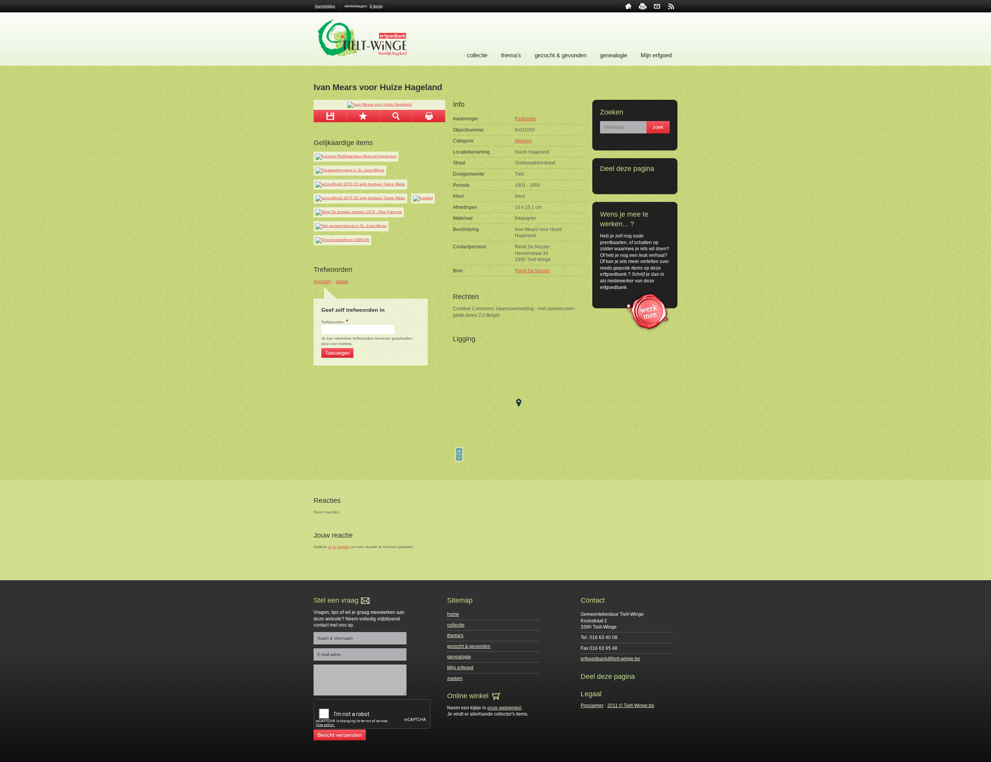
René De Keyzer (532, 270)
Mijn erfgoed (656, 55)
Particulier (525, 118)
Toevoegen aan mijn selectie (362, 116)
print (642, 6)
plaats (342, 281)
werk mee (647, 310)
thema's (511, 55)
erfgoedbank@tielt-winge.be (610, 658)
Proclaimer (592, 705)
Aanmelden (325, 6)
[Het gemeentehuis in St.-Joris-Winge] (351, 226)
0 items (376, 6)
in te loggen (339, 547)
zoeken (455, 678)
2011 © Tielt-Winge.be (630, 705)
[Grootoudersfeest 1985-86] (342, 240)
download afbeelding (330, 116)
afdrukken (428, 116)
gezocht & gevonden (560, 55)
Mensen (523, 141)
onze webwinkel (504, 708)
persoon (322, 281)
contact (657, 6)
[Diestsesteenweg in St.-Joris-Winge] (350, 171)
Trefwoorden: (334, 322)
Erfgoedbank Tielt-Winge (367, 39)
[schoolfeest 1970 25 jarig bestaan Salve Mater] (360, 184)
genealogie (613, 55)
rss (671, 6)
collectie (477, 55)
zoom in (395, 116)
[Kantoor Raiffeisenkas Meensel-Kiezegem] (356, 157)
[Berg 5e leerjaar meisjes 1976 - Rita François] (359, 212)
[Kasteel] (423, 198)
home (628, 6)
